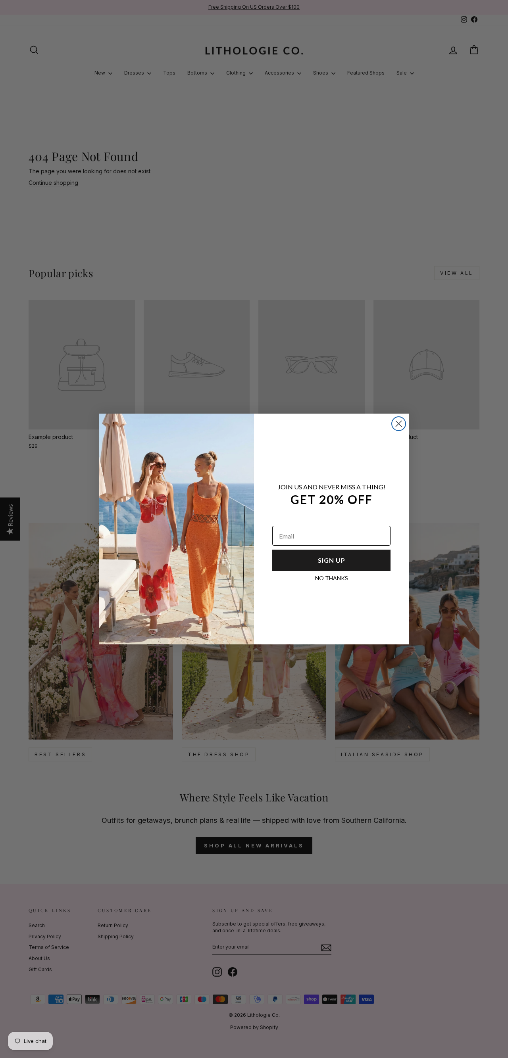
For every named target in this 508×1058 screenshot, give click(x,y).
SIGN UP (331, 560)
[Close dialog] (399, 424)
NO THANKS (331, 578)
